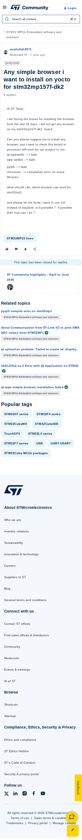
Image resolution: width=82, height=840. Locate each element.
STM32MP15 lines (20, 238)
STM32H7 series (16, 414)
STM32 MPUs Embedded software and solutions (33, 34)
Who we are (12, 520)
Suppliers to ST (15, 577)
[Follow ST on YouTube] (42, 794)
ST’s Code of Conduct (20, 762)
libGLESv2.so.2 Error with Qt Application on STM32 (40, 365)
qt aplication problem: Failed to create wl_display (39, 349)
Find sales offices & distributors (26, 635)
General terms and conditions (25, 600)
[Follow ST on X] (6, 794)
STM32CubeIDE (46, 424)
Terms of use (20, 818)
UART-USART (61, 443)
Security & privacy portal (21, 774)
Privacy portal (38, 823)
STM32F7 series (16, 443)
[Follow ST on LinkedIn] (15, 794)
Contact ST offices (17, 623)
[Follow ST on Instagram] (24, 794)
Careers (10, 565)
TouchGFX (12, 433)
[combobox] (41, 19)
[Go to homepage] (13, 495)
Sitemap (10, 716)
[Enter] (7, 19)
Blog (7, 588)
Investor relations (16, 531)
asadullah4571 (21, 49)
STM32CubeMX (15, 424)
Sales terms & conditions (51, 818)
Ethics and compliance (20, 739)
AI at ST (10, 681)
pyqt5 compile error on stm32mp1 (26, 311)
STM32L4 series (40, 433)
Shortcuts (11, 704)
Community (12, 646)
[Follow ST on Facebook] (33, 794)
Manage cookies (64, 823)
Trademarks (14, 823)
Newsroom (11, 658)
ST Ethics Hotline (16, 751)
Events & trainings (17, 669)
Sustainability (13, 542)
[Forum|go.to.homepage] (29, 8)
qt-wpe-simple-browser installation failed (32, 387)
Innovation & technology (21, 554)
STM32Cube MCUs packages (26, 453)
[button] (4, 8)
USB (39, 443)
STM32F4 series (49, 414)
